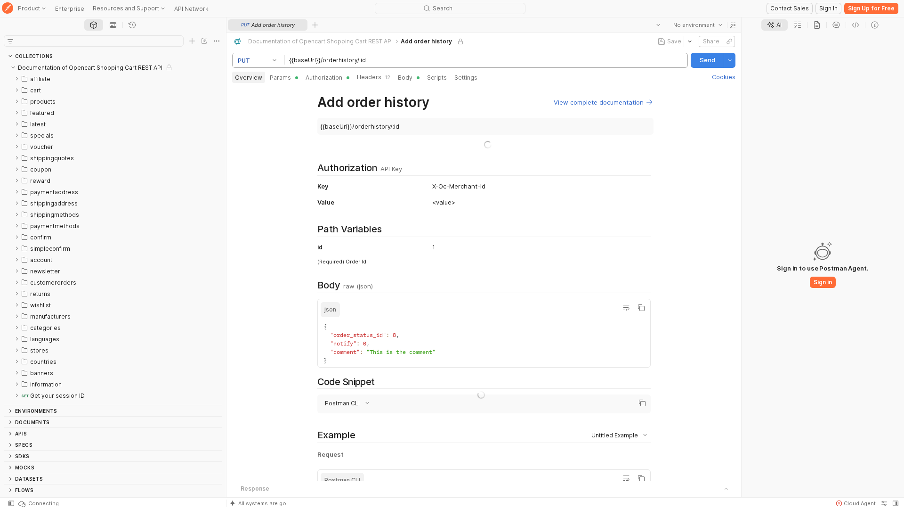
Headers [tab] (373, 77)
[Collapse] (13, 67)
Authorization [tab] (324, 77)
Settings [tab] (465, 77)
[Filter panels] (10, 41)
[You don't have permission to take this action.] (315, 25)
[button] (733, 25)
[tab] (93, 25)
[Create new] (192, 41)
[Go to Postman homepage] (7, 8)
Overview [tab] (248, 77)
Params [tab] (280, 77)
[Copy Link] (729, 41)
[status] (40, 503)
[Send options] (729, 60)
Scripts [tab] (437, 77)
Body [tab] (405, 77)
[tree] (113, 233)
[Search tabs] (658, 25)
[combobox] (698, 25)
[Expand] (17, 78)
